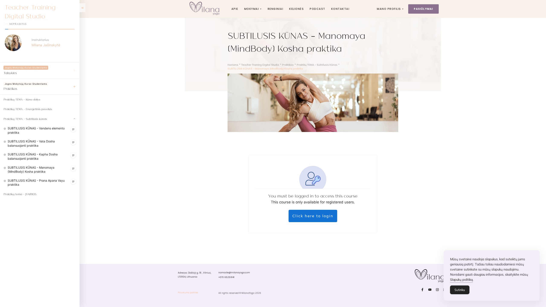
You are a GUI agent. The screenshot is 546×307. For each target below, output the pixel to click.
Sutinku (460, 290)
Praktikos (10, 88)
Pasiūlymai (423, 9)
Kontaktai (340, 9)
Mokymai (253, 9)
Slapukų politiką (461, 280)
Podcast (317, 9)
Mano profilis (390, 9)
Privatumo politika (188, 292)
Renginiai (275, 9)
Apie (234, 9)
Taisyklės (10, 73)
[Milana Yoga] (205, 9)
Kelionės (296, 9)
